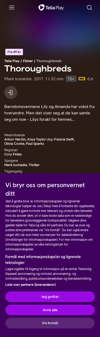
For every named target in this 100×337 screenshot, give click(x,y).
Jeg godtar (50, 297)
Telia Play (11, 61)
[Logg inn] (10, 92)
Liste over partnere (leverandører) (30, 285)
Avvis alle (50, 310)
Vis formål (50, 323)
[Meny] (12, 7)
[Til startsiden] (51, 7)
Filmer (28, 61)
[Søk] (89, 7)
